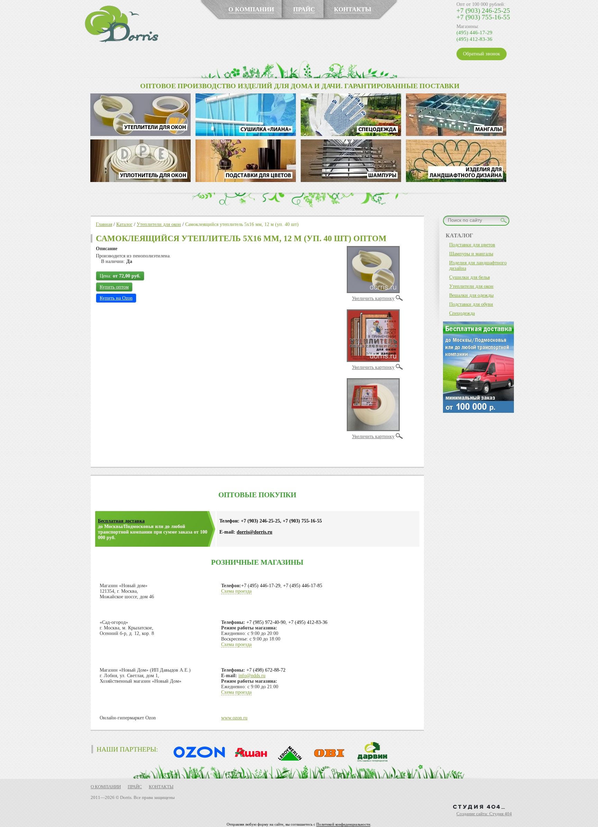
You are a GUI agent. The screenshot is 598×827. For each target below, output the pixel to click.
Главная (104, 224)
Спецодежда (462, 313)
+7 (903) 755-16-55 (483, 17)
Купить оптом (114, 287)
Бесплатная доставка (121, 521)
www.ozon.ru (234, 717)
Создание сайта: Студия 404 (484, 813)
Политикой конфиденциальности (343, 824)
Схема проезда (236, 591)
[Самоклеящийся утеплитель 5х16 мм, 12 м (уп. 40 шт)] (373, 291)
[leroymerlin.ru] (288, 760)
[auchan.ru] (249, 760)
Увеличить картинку (373, 298)
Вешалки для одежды (471, 295)
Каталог (124, 224)
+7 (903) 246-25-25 (483, 10)
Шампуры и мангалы (471, 253)
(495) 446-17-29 (474, 32)
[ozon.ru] (197, 760)
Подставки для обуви (471, 304)
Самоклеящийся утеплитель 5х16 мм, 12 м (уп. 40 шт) (242, 224)
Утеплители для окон (159, 224)
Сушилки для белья (469, 277)
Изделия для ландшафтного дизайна (478, 265)
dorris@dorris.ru (254, 532)
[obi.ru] (328, 760)
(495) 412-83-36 (474, 39)
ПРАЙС (304, 9)
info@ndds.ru (251, 675)
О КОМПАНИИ (251, 9)
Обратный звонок (481, 53)
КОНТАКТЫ (352, 9)
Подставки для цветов (472, 244)
